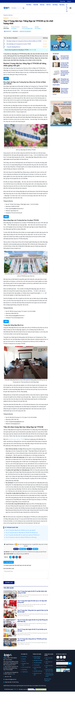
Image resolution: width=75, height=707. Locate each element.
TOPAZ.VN (15, 689)
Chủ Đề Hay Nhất (37, 662)
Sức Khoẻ (28, 4)
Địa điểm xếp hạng (38, 671)
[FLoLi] (62, 671)
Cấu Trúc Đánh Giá (26, 667)
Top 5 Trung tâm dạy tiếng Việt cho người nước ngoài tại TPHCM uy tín (22, 535)
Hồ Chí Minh (38, 28)
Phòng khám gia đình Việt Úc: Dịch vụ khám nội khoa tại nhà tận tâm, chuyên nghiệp (61, 81)
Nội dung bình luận (8, 568)
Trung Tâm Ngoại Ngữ (27, 28)
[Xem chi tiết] (32, 49)
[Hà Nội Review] (58, 669)
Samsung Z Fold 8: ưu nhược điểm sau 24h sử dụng (65, 57)
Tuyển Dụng (25, 671)
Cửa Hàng (54, 4)
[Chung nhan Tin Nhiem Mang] (31, 689)
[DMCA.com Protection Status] (41, 689)
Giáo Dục (42, 4)
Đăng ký (69, 1)
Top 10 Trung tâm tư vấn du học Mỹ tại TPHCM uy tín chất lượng (21, 537)
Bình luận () (15, 31)
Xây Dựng (61, 4)
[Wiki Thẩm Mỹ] (66, 671)
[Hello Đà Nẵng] (63, 669)
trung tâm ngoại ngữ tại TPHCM (16, 439)
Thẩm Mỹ (35, 4)
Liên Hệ (23, 659)
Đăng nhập (62, 1)
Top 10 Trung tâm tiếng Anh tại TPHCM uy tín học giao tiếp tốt (20, 530)
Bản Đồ (12, 674)
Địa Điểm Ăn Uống (38, 660)
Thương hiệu (37, 665)
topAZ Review (6, 8)
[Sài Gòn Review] (67, 669)
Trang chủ (5, 15)
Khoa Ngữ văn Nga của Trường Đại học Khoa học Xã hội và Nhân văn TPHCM (24, 41)
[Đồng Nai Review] (58, 671)
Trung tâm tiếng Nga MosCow (13, 46)
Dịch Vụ (48, 4)
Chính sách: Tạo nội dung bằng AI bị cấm (49, 675)
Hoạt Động (24, 669)
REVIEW (66, 8)
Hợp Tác (24, 661)
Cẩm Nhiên (13, 28)
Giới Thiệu (24, 656)
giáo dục (42, 293)
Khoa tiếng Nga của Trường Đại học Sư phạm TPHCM (19, 44)
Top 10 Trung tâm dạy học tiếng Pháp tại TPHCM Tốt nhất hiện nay (22, 532)
